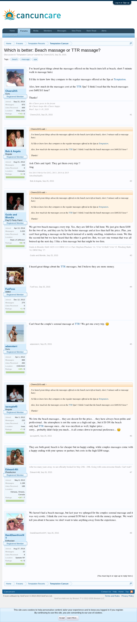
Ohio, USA (20, 111)
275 (23, 303)
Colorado (21, 171)
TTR (79, 86)
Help (115, 592)
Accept (62, 618)
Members (48, 31)
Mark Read (91, 31)
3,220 (22, 231)
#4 (131, 287)
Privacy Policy (127, 596)
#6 (131, 436)
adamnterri (11, 346)
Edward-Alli (11, 469)
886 (23, 360)
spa (35, 59)
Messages (61, 31)
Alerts (104, 31)
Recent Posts (11, 35)
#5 (131, 344)
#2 (131, 181)
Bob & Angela (13, 151)
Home (12, 31)
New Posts (76, 31)
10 (24, 552)
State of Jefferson (17, 240)
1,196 (22, 483)
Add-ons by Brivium (79, 598)
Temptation (120, 79)
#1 (131, 115)
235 (23, 420)
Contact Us (106, 592)
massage (26, 59)
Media (35, 31)
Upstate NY (20, 558)
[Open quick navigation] (131, 43)
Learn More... (72, 618)
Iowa (23, 426)
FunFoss (10, 289)
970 (23, 105)
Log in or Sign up (122, 3)
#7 (131, 472)
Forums (24, 31)
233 (23, 165)
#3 (131, 255)
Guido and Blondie (11, 216)
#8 (131, 533)
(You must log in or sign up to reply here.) (115, 576)
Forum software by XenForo (27, 596)
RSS (131, 591)
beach (14, 59)
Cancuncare (9, 592)
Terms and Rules (112, 596)
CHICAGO (21, 366)
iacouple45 (11, 406)
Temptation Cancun (25, 55)
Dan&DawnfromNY (14, 536)
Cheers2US (49, 55)
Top (127, 592)
